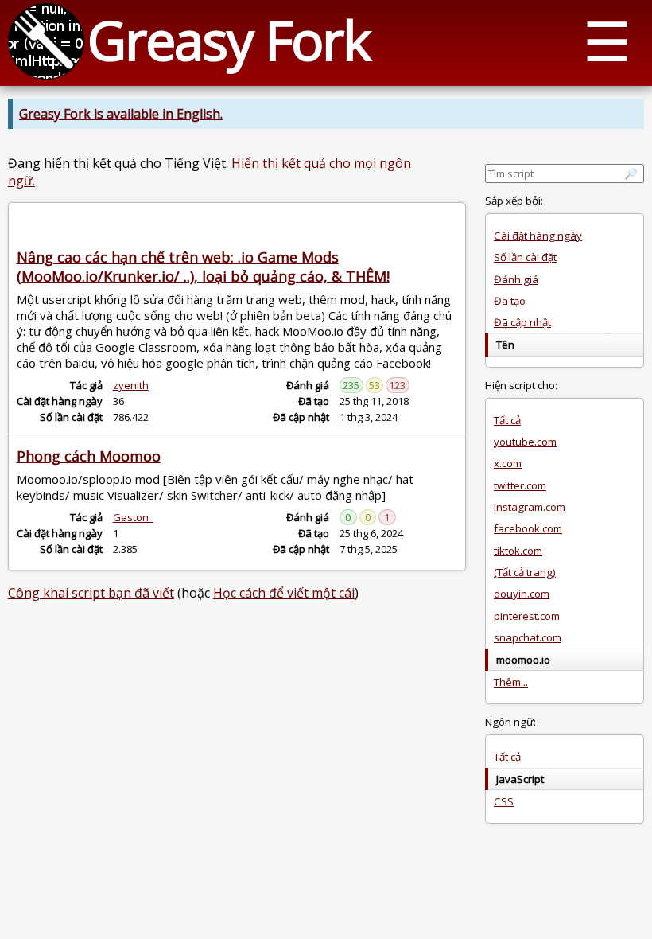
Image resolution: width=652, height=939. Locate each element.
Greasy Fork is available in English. (121, 114)
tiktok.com (518, 551)
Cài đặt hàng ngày (538, 235)
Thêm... (511, 682)
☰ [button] (607, 40)
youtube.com (525, 441)
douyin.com (521, 593)
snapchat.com (527, 637)
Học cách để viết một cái (284, 593)
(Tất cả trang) (525, 572)
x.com (508, 463)
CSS (504, 801)
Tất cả (507, 420)
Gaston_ (133, 517)
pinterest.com (527, 616)
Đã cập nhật (522, 322)
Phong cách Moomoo (89, 456)
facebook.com (528, 528)
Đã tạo (510, 301)
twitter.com (520, 485)
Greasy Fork (228, 39)
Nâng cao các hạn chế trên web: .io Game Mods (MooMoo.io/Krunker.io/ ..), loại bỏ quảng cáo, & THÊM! (203, 266)
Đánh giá (516, 279)
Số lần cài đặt (525, 257)
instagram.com (529, 507)
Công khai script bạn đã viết (91, 593)
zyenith (131, 385)
